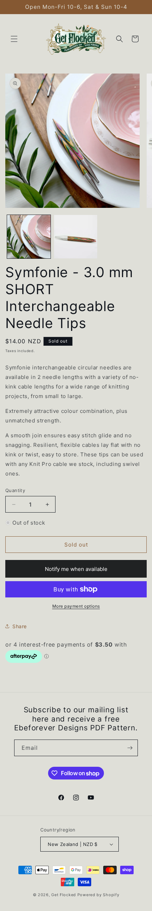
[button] (14, 39)
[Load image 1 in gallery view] (29, 236)
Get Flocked (63, 894)
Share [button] (19, 626)
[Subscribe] (130, 748)
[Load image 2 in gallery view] (76, 236)
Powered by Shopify (98, 894)
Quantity (15, 490)
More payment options (76, 606)
